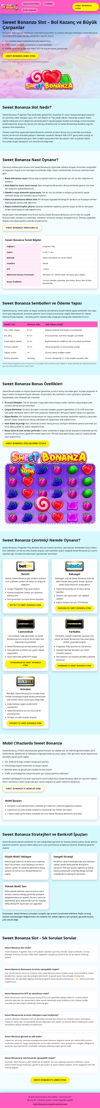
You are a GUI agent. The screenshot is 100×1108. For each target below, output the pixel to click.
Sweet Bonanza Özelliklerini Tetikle (26, 443)
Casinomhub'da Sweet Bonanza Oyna (25, 663)
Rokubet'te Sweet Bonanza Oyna (25, 723)
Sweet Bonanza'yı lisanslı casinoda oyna (50, 1104)
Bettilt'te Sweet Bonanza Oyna (25, 605)
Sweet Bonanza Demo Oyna (20, 56)
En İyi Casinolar (29, 10)
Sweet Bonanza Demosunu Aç (22, 227)
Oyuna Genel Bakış (31, 4)
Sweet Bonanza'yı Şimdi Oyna (50, 1080)
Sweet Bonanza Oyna (83, 6)
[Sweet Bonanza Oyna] (50, 488)
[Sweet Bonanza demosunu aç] (50, 81)
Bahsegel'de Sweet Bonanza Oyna (74, 608)
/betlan (76, 979)
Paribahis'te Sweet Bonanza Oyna (74, 666)
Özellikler (49, 4)
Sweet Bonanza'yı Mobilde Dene (23, 788)
